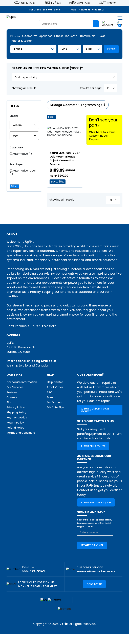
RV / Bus (56, 2)
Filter (111, 49)
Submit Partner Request (95, 502)
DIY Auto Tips (55, 407)
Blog (9, 402)
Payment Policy (17, 417)
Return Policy (15, 423)
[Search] (96, 23)
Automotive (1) (22, 154)
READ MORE (49, 326)
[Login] (107, 23)
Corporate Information (22, 382)
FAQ (49, 392)
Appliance (45, 36)
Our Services (15, 387)
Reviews (12, 392)
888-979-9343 (51, 9)
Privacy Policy (16, 407)
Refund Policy (15, 428)
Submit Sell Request (92, 446)
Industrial (71, 36)
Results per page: (91, 88)
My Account (55, 402)
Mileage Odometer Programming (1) (77, 105)
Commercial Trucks (92, 36)
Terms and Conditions (21, 433)
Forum (51, 397)
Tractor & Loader (21, 41)
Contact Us (94, 584)
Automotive (29, 36)
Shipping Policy (16, 412)
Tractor (111, 2)
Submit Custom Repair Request (94, 410)
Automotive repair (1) (23, 172)
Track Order (55, 387)
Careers (12, 397)
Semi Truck (83, 2)
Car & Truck (28, 2)
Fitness (58, 36)
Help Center (55, 382)
